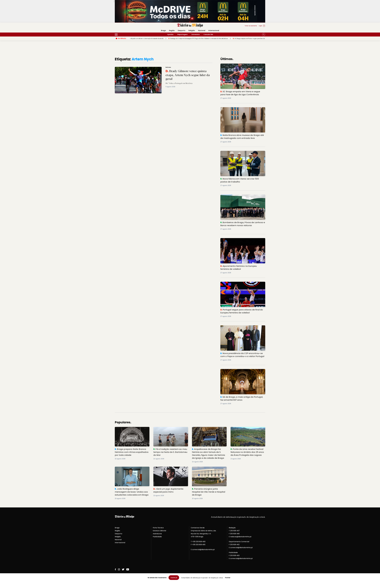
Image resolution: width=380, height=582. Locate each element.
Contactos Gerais (198, 528)
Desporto (181, 30)
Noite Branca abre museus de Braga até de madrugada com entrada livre (242, 109)
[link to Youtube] (127, 569)
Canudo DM (208, 34)
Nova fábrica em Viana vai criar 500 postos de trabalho (242, 152)
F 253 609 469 (234, 534)
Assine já (174, 577)
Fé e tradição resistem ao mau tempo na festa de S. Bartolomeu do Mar (169, 429)
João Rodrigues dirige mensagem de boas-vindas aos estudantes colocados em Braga (131, 470)
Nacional (201, 30)
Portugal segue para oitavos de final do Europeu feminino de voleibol (239, 284)
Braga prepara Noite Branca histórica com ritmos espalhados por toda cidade (132, 429)
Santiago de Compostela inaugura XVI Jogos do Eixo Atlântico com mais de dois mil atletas (156, 38)
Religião (192, 30)
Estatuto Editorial (159, 531)
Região (172, 30)
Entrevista (196, 34)
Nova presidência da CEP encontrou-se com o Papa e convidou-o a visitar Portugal (241, 327)
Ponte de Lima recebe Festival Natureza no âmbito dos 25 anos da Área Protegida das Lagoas (248, 430)
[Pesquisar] (263, 34)
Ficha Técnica (158, 528)
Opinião (170, 34)
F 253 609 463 (234, 555)
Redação (232, 528)
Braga (163, 30)
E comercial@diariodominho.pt (203, 549)
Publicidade (157, 536)
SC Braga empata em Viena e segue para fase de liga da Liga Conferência (215, 38)
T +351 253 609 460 (198, 541)
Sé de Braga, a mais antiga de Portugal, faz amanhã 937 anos (241, 371)
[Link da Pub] (190, 11)
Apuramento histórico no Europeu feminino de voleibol (242, 239)
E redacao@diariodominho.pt (240, 536)
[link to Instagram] (119, 569)
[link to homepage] (190, 26)
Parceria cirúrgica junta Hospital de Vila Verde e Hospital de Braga (208, 469)
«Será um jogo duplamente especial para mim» (170, 469)
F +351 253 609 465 (198, 544)
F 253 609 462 (234, 544)
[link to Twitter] (123, 569)
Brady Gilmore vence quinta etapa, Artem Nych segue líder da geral (139, 68)
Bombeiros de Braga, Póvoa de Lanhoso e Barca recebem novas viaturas (239, 196)
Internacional (213, 30)
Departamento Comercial (239, 541)
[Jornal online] (125, 27)
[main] (190, 278)
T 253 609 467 (234, 531)
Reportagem (182, 34)
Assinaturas (157, 534)
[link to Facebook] (115, 569)
